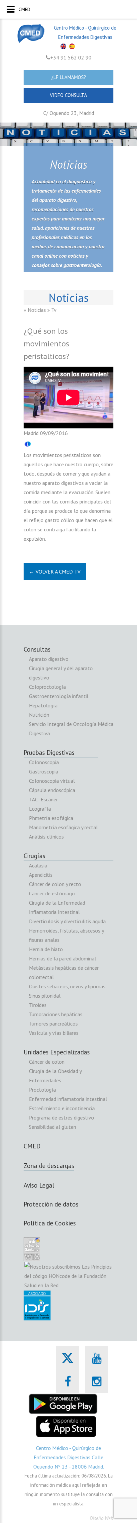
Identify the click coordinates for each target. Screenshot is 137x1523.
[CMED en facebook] (68, 1381)
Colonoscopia (44, 762)
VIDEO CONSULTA (68, 95)
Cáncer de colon (47, 1061)
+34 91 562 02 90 (70, 57)
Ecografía (40, 808)
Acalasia (38, 865)
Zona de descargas (49, 1166)
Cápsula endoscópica (52, 790)
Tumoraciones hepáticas (55, 1014)
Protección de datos (51, 1204)
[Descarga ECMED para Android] (63, 1397)
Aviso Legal (39, 1185)
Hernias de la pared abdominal (62, 958)
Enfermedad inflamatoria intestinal (68, 1099)
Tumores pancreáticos (53, 1023)
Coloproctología (47, 686)
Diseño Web (101, 1518)
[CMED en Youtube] (96, 1358)
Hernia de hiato (46, 949)
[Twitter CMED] (67, 1365)
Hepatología (43, 705)
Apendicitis (41, 874)
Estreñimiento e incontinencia (62, 1108)
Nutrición (39, 714)
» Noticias (35, 310)
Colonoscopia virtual (52, 780)
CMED (32, 1146)
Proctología (42, 1089)
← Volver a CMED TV (54, 571)
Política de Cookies (50, 1223)
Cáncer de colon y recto (55, 884)
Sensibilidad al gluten (52, 1126)
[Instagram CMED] (96, 1381)
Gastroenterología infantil (58, 696)
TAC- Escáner (43, 799)
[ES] (72, 48)
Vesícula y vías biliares (53, 1033)
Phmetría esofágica (51, 818)
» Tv (52, 310)
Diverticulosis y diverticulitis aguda (67, 921)
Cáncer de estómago (52, 893)
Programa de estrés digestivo (61, 1117)
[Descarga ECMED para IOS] (65, 1420)
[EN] (64, 48)
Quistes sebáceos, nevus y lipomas (67, 986)
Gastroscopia (43, 771)
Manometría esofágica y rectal (63, 827)
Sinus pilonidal (45, 995)
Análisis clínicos (46, 836)
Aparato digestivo (48, 659)
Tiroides (38, 1005)
